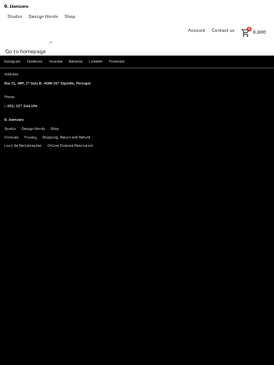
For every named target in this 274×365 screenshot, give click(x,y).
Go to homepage (25, 52)
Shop (69, 17)
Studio (14, 17)
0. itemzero (16, 7)
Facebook (35, 61)
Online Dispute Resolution (70, 145)
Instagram (12, 61)
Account (196, 31)
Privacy (30, 137)
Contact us (223, 31)
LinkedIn (95, 61)
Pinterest (117, 61)
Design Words (43, 17)
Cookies (11, 137)
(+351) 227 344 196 (20, 106)
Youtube (55, 61)
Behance (75, 61)
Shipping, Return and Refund (66, 137)
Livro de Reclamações (22, 145)
